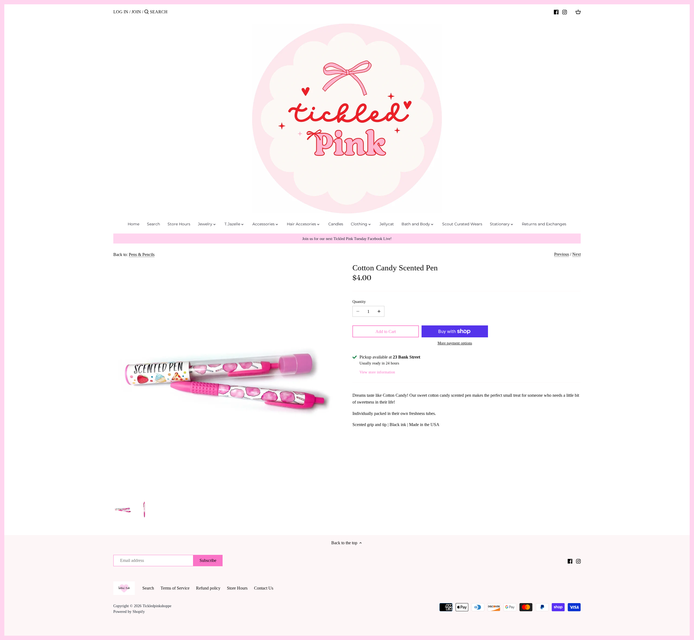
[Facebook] (556, 12)
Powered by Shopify (129, 611)
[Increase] (379, 311)
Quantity (359, 301)
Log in (120, 11)
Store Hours (237, 588)
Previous (561, 254)
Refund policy (208, 588)
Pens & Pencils (142, 254)
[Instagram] (564, 12)
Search (148, 588)
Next (576, 254)
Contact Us (263, 588)
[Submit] (146, 12)
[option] (122, 509)
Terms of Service (174, 588)
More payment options (455, 343)
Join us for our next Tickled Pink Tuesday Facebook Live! (347, 238)
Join (136, 11)
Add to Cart (385, 331)
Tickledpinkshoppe (157, 606)
